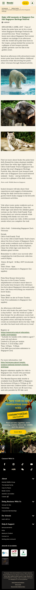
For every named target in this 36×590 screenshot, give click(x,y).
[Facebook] (4, 464)
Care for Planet (6, 488)
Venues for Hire (6, 505)
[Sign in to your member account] (32, 3)
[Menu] (3, 3)
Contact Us (5, 536)
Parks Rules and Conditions (18, 582)
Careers (4, 497)
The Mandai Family (7, 485)
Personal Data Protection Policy (18, 586)
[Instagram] (13, 464)
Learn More (18, 432)
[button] (3, 3)
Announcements (7, 527)
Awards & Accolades (8, 494)
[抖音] (31, 469)
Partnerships (5, 508)
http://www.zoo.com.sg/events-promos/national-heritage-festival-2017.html (15, 364)
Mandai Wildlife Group (8, 482)
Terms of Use (25, 575)
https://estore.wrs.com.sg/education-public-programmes (15, 333)
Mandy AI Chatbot (7, 533)
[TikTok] (22, 464)
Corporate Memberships (9, 511)
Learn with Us (6, 519)
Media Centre (6, 491)
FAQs (3, 530)
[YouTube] (31, 464)
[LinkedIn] (4, 469)
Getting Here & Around (9, 539)
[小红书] (13, 469)
